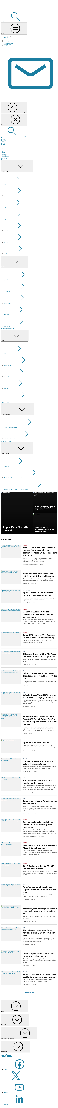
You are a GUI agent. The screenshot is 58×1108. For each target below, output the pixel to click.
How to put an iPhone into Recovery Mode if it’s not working (40, 846)
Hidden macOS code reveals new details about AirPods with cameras (39, 575)
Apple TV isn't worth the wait (36, 742)
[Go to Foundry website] (6, 1056)
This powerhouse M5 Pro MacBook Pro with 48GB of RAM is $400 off (39, 655)
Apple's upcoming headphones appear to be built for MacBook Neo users (39, 889)
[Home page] (29, 10)
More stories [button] (29, 992)
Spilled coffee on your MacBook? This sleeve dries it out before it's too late (40, 676)
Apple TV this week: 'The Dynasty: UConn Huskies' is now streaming (39, 636)
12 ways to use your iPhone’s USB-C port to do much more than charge (40, 975)
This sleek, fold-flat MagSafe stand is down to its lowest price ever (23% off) (40, 911)
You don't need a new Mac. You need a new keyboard (37, 781)
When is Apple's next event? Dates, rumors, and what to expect (39, 955)
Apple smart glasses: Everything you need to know (40, 802)
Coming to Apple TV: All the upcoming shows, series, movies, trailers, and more (38, 614)
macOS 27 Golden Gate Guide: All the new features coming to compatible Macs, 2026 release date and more (40, 551)
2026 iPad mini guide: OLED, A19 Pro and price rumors (38, 867)
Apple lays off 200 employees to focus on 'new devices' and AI (38, 594)
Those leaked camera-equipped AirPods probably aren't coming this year (39, 933)
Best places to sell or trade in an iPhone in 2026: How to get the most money (38, 824)
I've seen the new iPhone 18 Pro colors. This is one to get (38, 762)
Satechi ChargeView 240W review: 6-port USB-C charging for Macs (39, 696)
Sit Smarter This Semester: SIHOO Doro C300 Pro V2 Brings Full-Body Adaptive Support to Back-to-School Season (40, 720)
